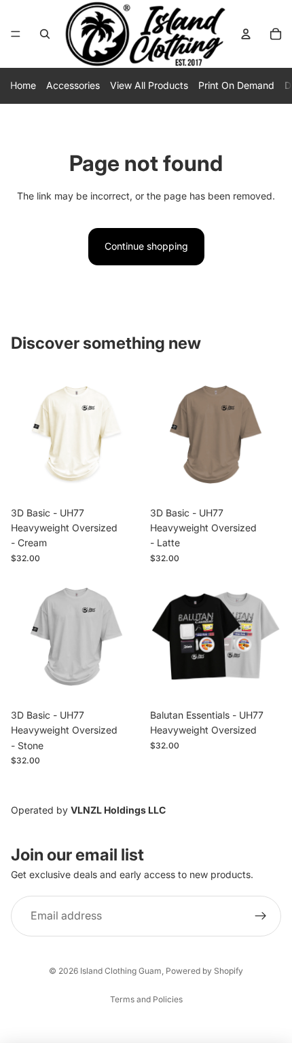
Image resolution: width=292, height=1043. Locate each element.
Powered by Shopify (204, 971)
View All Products (149, 85)
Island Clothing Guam (121, 971)
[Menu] (15, 34)
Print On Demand (236, 85)
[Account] (246, 34)
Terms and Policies (146, 999)
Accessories (73, 85)
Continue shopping (146, 246)
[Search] (45, 34)
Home (23, 85)
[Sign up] (261, 916)
